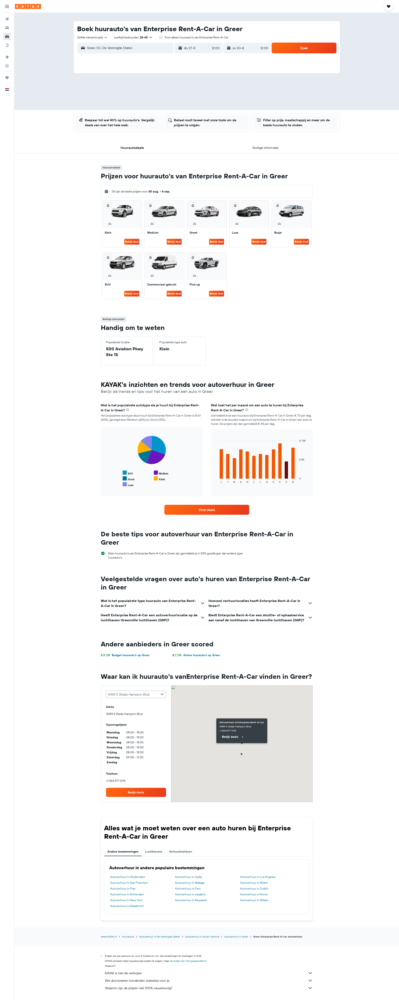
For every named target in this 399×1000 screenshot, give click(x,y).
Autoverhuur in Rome (254, 894)
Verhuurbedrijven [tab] (180, 851)
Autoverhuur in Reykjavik (191, 900)
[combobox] (92, 37)
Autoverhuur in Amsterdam (127, 877)
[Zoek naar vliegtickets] (7, 19)
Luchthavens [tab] (153, 851)
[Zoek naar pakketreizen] (7, 45)
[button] (7, 6)
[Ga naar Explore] (7, 57)
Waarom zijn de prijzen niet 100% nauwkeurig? (138, 988)
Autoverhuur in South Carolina (202, 936)
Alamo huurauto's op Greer (196, 655)
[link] (206, 510)
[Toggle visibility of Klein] (159, 478)
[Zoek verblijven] (7, 28)
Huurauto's (128, 936)
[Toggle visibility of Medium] (161, 473)
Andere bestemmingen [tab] (122, 851)
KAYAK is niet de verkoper (123, 973)
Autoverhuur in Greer (236, 936)
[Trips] (7, 78)
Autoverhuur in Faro (188, 888)
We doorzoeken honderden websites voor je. (137, 980)
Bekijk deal (131, 241)
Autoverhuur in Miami (254, 883)
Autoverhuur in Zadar (188, 877)
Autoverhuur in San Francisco (129, 883)
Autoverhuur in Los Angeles (257, 877)
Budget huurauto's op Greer (125, 655)
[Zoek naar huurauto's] (7, 36)
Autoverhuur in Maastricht (127, 906)
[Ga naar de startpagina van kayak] (28, 6)
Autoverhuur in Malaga (189, 883)
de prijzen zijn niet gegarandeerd (188, 960)
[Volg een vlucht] (7, 66)
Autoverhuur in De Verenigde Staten (159, 936)
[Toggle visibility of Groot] (128, 478)
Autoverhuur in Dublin (254, 888)
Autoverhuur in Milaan (254, 900)
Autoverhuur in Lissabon (190, 894)
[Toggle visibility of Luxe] (128, 484)
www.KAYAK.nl (109, 936)
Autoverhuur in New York (126, 900)
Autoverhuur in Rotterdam (127, 894)
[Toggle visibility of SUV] (128, 473)
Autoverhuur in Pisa (122, 888)
